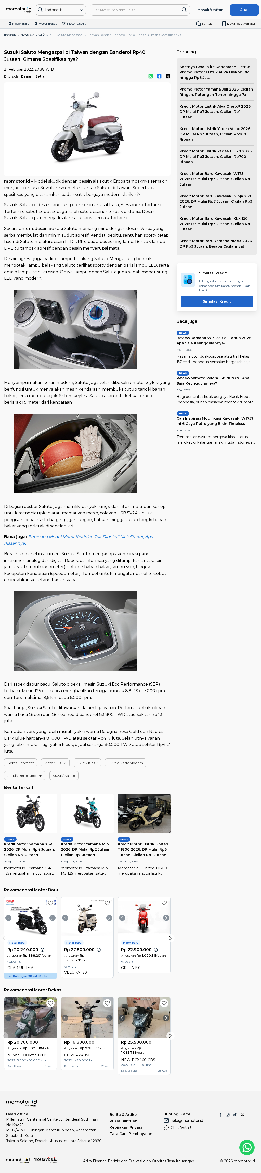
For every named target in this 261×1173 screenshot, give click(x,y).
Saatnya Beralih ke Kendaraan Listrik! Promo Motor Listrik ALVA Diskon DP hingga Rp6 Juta (215, 72)
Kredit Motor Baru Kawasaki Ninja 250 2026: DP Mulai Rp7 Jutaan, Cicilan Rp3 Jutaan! (216, 201)
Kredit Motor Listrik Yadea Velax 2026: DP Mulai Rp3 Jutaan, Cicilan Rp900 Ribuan (215, 134)
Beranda (10, 34)
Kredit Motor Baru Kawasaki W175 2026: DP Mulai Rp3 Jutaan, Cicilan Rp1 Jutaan (216, 179)
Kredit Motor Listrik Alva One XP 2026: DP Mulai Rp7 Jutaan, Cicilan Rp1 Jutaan (215, 111)
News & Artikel (31, 34)
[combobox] (58, 10)
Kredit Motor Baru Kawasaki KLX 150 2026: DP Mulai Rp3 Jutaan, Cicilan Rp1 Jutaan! (216, 223)
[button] (20, 762)
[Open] (81, 10)
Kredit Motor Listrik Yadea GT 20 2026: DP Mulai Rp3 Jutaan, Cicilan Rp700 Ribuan (216, 156)
